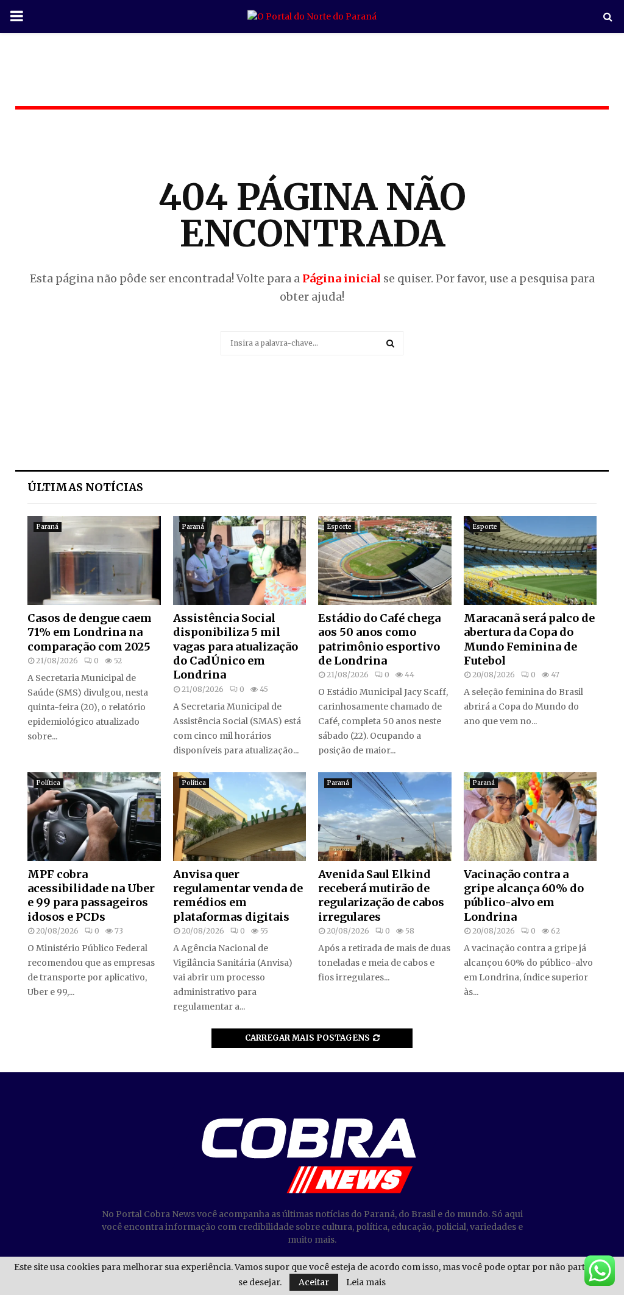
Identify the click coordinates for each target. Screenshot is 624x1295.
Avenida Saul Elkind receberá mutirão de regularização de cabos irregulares (381, 895)
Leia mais (366, 1282)
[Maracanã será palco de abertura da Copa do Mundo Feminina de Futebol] (530, 560)
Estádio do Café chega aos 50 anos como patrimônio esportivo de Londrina (379, 639)
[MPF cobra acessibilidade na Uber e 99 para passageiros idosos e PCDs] (94, 816)
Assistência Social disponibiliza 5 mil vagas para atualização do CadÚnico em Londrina (235, 646)
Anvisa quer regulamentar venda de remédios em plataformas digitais (238, 895)
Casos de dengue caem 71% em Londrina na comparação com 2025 (89, 632)
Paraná (47, 527)
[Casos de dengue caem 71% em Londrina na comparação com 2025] (94, 560)
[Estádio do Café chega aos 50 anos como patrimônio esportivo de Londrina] (385, 560)
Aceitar (314, 1282)
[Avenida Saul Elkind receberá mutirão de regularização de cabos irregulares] (385, 816)
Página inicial (341, 278)
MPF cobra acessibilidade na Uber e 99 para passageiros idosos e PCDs (91, 895)
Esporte (339, 527)
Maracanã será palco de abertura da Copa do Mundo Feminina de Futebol (529, 639)
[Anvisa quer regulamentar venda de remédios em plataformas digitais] (240, 816)
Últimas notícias (85, 487)
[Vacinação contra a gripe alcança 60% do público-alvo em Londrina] (530, 816)
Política (48, 783)
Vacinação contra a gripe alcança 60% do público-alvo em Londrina (524, 895)
